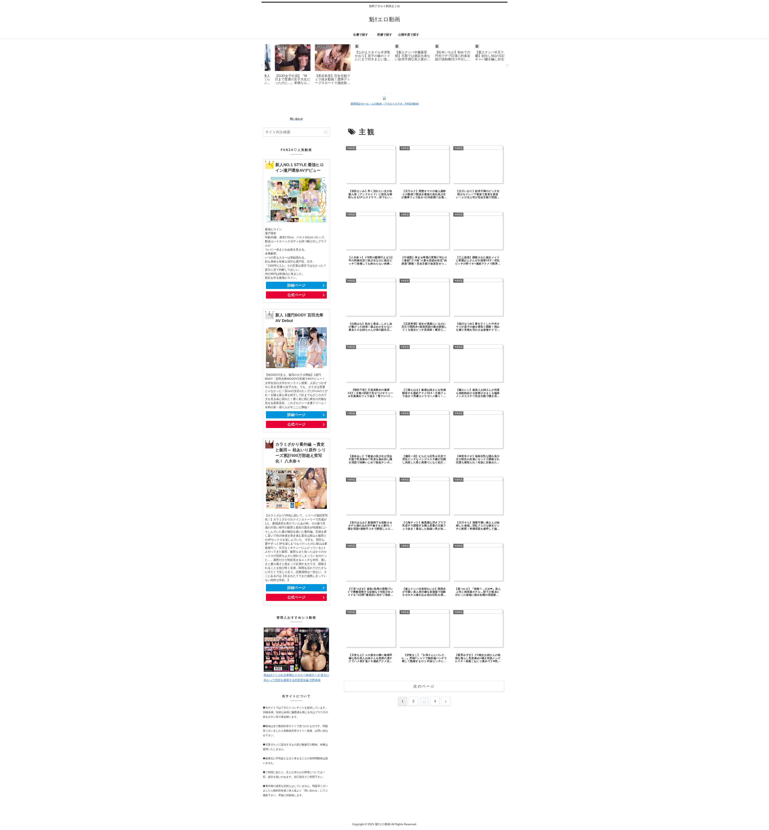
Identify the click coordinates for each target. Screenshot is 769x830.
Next (507, 66)
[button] (325, 132)
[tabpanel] (284, 65)
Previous (262, 66)
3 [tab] (391, 93)
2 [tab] (384, 93)
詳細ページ (296, 285)
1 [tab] (378, 93)
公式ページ (296, 295)
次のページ (424, 686)
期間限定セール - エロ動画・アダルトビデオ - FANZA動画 (385, 103)
